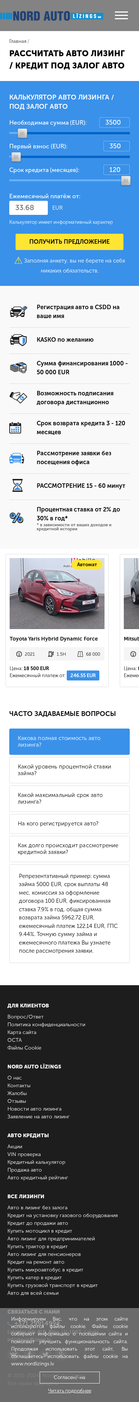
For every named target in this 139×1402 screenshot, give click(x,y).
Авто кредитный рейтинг (37, 1178)
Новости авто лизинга (34, 1109)
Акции (14, 1146)
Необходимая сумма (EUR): (48, 122)
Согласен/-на (69, 1377)
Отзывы (16, 1101)
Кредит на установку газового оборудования (62, 1215)
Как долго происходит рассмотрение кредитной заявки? (68, 848)
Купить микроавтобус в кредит (45, 1270)
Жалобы (17, 1093)
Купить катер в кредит (34, 1277)
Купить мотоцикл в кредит (39, 1231)
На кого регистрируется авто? (58, 823)
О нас (14, 1078)
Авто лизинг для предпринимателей (51, 1239)
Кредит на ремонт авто (35, 1262)
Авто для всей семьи (33, 1293)
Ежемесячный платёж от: (44, 196)
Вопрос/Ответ (25, 1017)
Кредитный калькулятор (36, 1162)
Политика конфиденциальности (46, 1024)
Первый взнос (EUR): (38, 146)
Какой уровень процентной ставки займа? (64, 770)
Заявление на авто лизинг (38, 1117)
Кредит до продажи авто (37, 1223)
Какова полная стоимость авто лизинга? (59, 741)
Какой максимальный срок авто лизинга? (60, 798)
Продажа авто (24, 1170)
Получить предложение (69, 241)
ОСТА (14, 1040)
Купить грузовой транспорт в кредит (52, 1285)
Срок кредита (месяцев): (44, 169)
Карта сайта (21, 1032)
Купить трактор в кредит (37, 1246)
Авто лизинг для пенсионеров (44, 1254)
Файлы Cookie (24, 1048)
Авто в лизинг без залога (37, 1208)
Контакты (18, 1085)
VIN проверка (24, 1154)
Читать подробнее (69, 1391)
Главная (17, 41)
